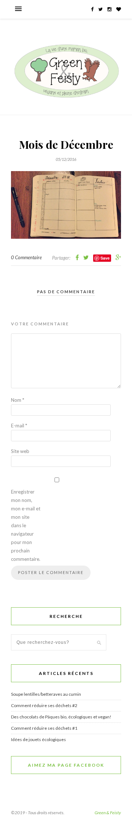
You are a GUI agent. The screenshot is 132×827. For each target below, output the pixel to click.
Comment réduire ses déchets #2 (44, 705)
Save (105, 258)
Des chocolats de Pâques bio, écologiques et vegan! (61, 717)
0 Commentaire (26, 257)
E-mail (19, 425)
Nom (17, 400)
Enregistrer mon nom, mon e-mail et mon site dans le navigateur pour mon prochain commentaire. (25, 525)
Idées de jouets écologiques (38, 739)
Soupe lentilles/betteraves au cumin (46, 694)
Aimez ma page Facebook (66, 765)
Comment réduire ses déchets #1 (44, 728)
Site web (20, 451)
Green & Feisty (108, 812)
